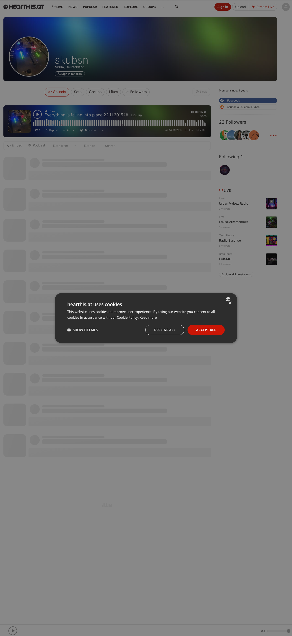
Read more (148, 317)
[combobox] (229, 299)
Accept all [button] (206, 330)
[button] (82, 329)
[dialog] (146, 318)
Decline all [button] (164, 330)
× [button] (230, 303)
